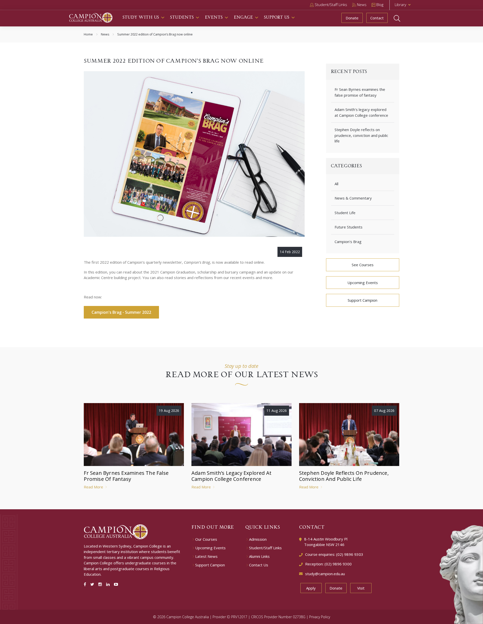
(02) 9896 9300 (338, 563)
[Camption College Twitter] (93, 584)
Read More (94, 486)
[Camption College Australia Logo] (116, 531)
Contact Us (258, 565)
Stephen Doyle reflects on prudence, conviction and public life (361, 135)
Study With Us (141, 17)
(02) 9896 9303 (349, 554)
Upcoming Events (362, 282)
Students (182, 17)
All (336, 183)
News (105, 34)
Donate (352, 17)
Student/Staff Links (265, 548)
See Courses (363, 264)
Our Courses (206, 539)
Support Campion (362, 300)
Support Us (276, 17)
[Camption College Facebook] (86, 584)
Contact (377, 17)
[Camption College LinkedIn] (109, 584)
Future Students (349, 226)
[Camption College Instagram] (101, 584)
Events (214, 17)
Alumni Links (259, 556)
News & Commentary (353, 198)
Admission (258, 539)
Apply (311, 588)
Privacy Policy (319, 616)
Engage (243, 17)
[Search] (402, 18)
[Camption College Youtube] (116, 584)
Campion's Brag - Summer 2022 (121, 312)
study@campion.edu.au (325, 573)
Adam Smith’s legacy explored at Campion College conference (361, 112)
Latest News (206, 556)
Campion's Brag (348, 241)
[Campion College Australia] (90, 17)
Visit (361, 588)
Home (88, 34)
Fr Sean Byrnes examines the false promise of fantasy (360, 92)
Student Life (345, 212)
